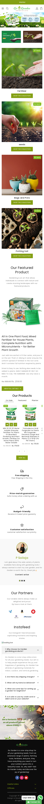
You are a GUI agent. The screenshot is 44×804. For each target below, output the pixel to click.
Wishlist (22, 2)
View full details (11, 388)
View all (22, 458)
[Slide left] (19, 451)
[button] (18, 26)
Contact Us (34, 802)
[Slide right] (24, 451)
